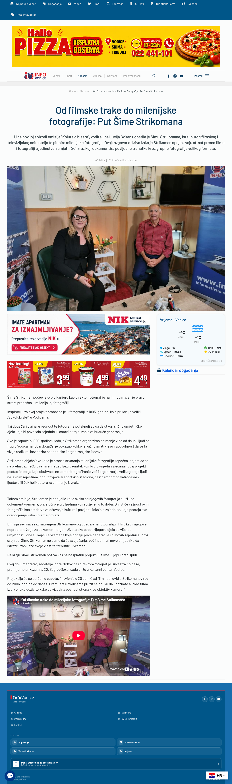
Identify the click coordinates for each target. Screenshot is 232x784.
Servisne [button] (112, 75)
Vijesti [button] (56, 75)
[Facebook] (168, 75)
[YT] (181, 75)
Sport (69, 75)
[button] (154, 75)
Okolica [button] (97, 75)
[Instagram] (212, 699)
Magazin (132, 160)
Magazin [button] (82, 75)
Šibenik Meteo (215, 360)
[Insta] (175, 75)
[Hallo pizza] (116, 46)
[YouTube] (218, 699)
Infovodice (120, 160)
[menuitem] (23, 14)
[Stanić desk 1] (78, 374)
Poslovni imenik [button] (132, 75)
